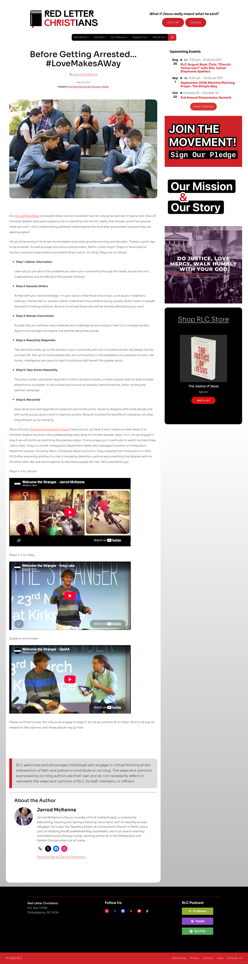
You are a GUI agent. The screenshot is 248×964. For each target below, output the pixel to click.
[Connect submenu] (105, 37)
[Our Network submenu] (127, 37)
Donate (195, 22)
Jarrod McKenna (85, 74)
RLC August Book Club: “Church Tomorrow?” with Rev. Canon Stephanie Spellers (206, 68)
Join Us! (173, 22)
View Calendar (203, 106)
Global (105, 86)
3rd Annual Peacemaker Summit (206, 97)
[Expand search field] (172, 37)
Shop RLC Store (203, 319)
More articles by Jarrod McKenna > (61, 857)
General (96, 86)
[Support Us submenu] (148, 37)
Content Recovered (80, 86)
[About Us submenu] (166, 37)
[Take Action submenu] (89, 37)
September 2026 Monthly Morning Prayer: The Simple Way (208, 84)
